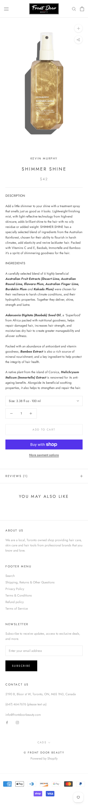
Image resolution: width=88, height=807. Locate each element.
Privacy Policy (14, 589)
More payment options (44, 455)
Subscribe (21, 666)
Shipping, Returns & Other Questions (30, 582)
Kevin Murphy (44, 158)
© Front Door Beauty (44, 753)
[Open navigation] (6, 9)
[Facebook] (7, 722)
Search (10, 575)
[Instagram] (17, 722)
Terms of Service (16, 608)
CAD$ (42, 742)
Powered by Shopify (44, 758)
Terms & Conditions (18, 595)
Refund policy (14, 602)
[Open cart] (82, 9)
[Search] (74, 9)
